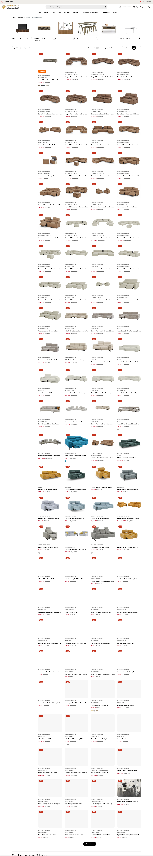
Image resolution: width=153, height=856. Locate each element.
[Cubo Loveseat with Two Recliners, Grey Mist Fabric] (50, 346)
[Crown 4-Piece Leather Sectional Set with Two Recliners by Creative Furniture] (129, 160)
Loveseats (94, 359)
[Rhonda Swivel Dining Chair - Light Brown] (97, 710)
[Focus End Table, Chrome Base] (103, 819)
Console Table (69, 609)
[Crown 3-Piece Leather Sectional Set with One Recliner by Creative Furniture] (50, 191)
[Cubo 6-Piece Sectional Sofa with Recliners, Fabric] (129, 408)
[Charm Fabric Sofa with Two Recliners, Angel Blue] (103, 504)
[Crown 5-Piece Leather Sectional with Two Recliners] (129, 129)
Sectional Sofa (43, 77)
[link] (22, 30)
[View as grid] (134, 48)
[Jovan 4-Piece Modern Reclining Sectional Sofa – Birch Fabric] (103, 377)
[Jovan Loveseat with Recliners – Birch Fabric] (50, 377)
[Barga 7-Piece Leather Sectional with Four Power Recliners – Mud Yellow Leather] (103, 61)
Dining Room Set (43, 801)
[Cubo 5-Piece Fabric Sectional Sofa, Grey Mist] (103, 315)
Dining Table (42, 609)
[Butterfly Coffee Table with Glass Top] (76, 689)
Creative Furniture (44, 75)
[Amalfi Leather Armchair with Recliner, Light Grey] (50, 533)
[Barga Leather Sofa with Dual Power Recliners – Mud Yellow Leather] (103, 98)
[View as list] (139, 48)
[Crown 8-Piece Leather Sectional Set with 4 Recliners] (76, 160)
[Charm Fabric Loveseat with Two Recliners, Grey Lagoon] (129, 473)
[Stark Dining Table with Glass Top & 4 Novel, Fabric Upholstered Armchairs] (129, 788)
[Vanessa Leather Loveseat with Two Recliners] (129, 284)
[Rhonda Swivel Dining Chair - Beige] (92, 710)
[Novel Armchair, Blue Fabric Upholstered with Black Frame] (103, 627)
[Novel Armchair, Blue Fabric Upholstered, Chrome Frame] (50, 819)
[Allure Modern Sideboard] (50, 723)
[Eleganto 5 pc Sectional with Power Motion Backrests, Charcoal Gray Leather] (50, 442)
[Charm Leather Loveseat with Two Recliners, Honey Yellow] (129, 533)
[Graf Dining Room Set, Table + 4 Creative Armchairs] (76, 788)
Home (13, 17)
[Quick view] (59, 56)
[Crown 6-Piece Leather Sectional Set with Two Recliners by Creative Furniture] (76, 191)
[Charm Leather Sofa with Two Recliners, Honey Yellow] (50, 473)
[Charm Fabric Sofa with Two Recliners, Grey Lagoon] (50, 565)
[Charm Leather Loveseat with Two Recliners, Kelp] (76, 473)
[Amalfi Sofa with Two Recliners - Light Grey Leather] (92, 553)
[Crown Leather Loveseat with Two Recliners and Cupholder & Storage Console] (50, 222)
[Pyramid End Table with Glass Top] (76, 627)
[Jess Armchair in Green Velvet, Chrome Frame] (103, 596)
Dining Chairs (95, 609)
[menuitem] (38, 12)
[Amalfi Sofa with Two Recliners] (103, 533)
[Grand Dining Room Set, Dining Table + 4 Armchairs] (50, 788)
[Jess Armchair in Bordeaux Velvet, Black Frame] (76, 658)
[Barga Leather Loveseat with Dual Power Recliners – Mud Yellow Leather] (129, 98)
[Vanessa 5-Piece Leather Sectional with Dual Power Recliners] (76, 253)
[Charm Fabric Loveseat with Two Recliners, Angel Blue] (76, 504)
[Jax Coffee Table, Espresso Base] (129, 596)
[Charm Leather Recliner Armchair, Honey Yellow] (103, 473)
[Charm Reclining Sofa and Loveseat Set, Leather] (129, 504)
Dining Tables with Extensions (100, 770)
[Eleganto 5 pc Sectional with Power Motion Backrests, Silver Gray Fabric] (76, 408)
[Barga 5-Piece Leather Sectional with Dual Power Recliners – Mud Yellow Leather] (50, 98)
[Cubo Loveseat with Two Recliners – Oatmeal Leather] (103, 346)
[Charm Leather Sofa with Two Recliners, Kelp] (129, 442)
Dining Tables (69, 736)
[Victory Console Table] (76, 596)
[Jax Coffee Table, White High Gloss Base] (129, 565)
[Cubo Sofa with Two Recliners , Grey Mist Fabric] (129, 315)
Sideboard (120, 702)
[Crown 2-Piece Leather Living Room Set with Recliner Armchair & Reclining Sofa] (103, 442)
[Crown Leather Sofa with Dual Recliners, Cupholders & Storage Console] (129, 191)
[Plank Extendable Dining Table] (103, 723)
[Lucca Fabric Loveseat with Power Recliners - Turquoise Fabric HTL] (65, 461)
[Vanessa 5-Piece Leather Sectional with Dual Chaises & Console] (103, 253)
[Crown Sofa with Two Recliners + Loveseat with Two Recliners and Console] (50, 129)
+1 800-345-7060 (8, 2)
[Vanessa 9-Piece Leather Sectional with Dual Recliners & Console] (103, 222)
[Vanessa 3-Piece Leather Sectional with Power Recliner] (76, 284)
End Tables (68, 640)
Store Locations (146, 1)
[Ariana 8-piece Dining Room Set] (129, 757)
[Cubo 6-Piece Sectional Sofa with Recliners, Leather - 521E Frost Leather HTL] (47, 85)
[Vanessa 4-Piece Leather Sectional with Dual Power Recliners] (50, 284)
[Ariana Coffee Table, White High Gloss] (50, 689)
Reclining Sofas (96, 111)
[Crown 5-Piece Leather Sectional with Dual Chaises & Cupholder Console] (103, 129)
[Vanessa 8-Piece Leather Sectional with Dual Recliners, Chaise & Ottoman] (129, 222)
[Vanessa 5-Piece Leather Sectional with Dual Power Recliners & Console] (129, 253)
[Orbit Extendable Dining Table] (50, 757)
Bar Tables (120, 736)
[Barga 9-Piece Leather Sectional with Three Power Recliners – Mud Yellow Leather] (76, 61)
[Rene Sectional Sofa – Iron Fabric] (50, 408)
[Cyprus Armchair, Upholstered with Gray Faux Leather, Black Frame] (129, 819)
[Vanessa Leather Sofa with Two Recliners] (50, 315)
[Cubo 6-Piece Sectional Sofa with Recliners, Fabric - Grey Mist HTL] (118, 429)
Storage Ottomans (44, 173)
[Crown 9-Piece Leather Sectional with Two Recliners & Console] (76, 129)
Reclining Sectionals (71, 74)
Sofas (119, 328)
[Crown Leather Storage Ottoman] (50, 160)
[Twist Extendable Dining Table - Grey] (68, 744)
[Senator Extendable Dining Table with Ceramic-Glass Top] (76, 757)
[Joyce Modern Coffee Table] (129, 627)
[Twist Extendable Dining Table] (76, 723)
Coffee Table (95, 832)
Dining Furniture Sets (97, 801)
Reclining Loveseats (123, 111)
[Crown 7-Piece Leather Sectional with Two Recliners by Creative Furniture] (103, 160)
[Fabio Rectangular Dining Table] (76, 565)
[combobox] (76, 7)
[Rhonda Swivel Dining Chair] (103, 689)
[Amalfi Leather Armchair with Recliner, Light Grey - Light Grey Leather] (39, 553)
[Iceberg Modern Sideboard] (129, 689)
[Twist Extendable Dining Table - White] (65, 744)
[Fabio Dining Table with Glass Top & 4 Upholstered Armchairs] (103, 788)
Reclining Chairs (96, 204)
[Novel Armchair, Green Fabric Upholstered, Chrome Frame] (76, 819)
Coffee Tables (95, 578)
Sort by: (104, 48)
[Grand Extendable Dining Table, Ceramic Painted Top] (129, 658)
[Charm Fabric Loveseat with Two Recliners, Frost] (50, 504)
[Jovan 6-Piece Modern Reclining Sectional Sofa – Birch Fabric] (76, 377)
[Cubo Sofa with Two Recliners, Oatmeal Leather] (76, 346)
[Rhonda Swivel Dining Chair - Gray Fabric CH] (94, 710)
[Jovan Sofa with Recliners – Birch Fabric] (129, 346)
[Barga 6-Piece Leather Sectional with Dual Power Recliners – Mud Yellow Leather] (129, 61)
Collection (20, 17)
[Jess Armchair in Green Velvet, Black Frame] (50, 658)
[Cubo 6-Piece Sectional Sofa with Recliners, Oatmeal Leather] (103, 408)
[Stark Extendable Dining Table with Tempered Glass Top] (50, 596)
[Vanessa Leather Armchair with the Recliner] (103, 284)
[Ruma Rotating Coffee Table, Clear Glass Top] (103, 565)
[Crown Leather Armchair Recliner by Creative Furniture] (103, 191)
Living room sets (43, 142)
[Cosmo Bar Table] (129, 723)
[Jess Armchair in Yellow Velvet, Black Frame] (103, 658)
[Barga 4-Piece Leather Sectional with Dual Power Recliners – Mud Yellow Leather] (76, 98)
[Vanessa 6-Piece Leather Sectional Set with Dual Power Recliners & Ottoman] (50, 253)
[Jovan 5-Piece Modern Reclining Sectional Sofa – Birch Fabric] (129, 377)
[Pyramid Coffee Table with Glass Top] (50, 627)
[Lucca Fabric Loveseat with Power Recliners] (76, 442)
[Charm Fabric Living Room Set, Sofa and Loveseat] (76, 533)
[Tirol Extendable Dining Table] (103, 757)
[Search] (105, 7)
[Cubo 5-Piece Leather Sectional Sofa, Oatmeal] (76, 315)
